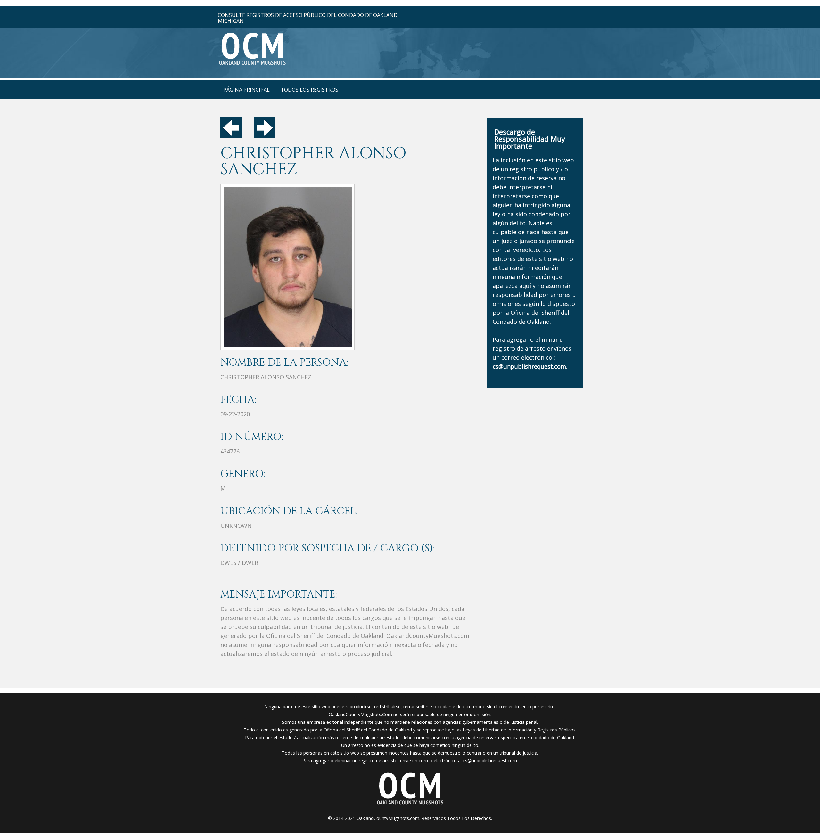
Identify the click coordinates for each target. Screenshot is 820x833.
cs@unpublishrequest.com (490, 760)
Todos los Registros (309, 89)
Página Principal (246, 89)
